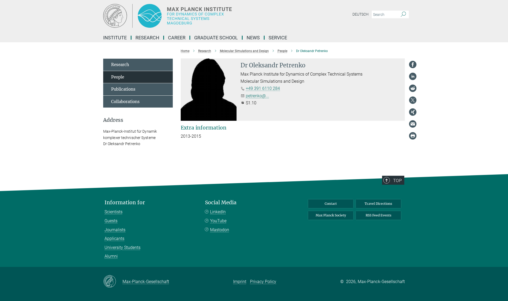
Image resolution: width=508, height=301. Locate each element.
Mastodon (219, 229)
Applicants (114, 238)
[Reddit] (413, 88)
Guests (111, 220)
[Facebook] (413, 64)
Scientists (114, 211)
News (253, 38)
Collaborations (125, 101)
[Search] (403, 14)
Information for (125, 203)
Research (120, 64)
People (117, 77)
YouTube (218, 220)
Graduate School (216, 38)
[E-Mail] (413, 124)
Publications (123, 89)
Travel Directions (378, 204)
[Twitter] (413, 100)
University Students (122, 247)
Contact (331, 204)
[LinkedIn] (413, 76)
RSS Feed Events (378, 215)
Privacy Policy (263, 281)
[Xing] (413, 112)
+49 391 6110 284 (263, 88)
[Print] (413, 136)
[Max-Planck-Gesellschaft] (113, 281)
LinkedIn (218, 211)
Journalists (115, 229)
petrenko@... (257, 95)
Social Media (221, 203)
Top (397, 180)
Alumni (111, 256)
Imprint (239, 281)
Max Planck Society (331, 215)
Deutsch (360, 14)
